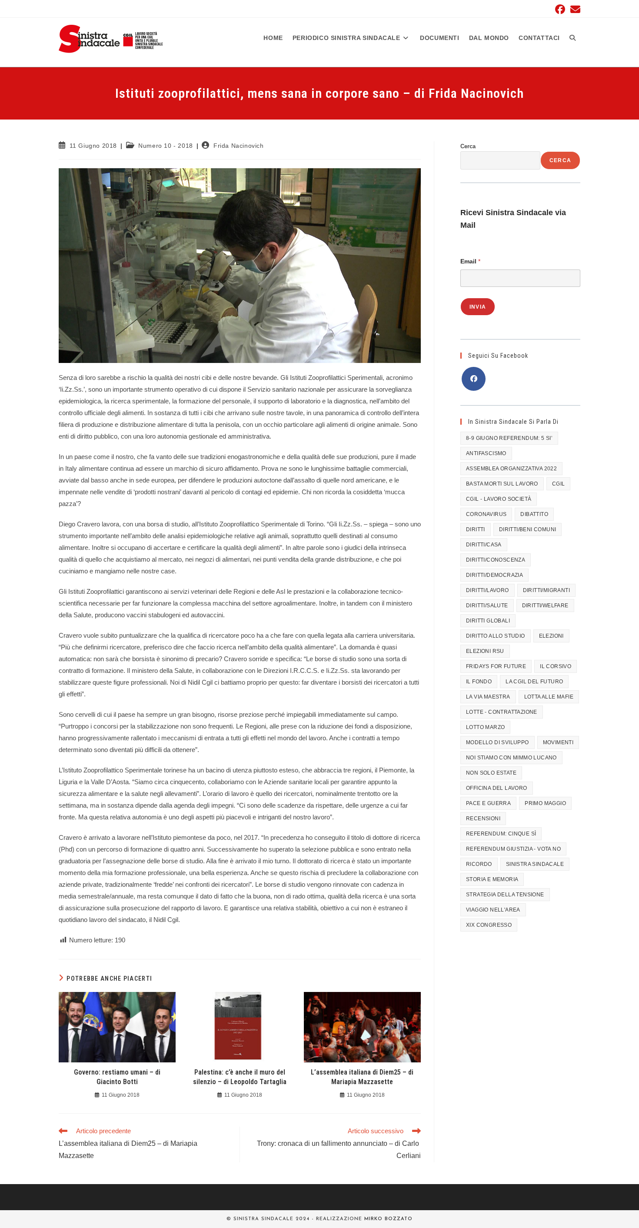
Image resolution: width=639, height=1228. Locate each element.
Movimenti (558, 742)
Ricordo (479, 864)
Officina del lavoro (496, 788)
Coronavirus (486, 514)
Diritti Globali (488, 621)
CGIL (558, 484)
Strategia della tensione (505, 895)
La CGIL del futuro (534, 682)
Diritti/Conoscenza (495, 560)
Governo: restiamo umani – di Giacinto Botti (117, 1077)
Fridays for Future (496, 666)
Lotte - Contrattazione (501, 712)
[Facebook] (474, 379)
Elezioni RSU (485, 651)
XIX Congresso (489, 925)
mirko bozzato (388, 1219)
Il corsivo (555, 666)
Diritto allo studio (495, 636)
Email (470, 261)
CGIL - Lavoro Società (498, 499)
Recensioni (483, 818)
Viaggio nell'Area (493, 910)
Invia (477, 307)
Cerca (468, 146)
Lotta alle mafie (548, 697)
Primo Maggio (545, 803)
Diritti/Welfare (545, 605)
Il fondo (479, 682)
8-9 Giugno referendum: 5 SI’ (509, 438)
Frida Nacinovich (238, 145)
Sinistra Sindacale (535, 864)
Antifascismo (486, 453)
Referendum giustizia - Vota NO (513, 849)
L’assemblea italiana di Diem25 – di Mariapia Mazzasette (362, 1077)
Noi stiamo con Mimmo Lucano (511, 758)
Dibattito (534, 514)
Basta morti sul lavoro (502, 484)
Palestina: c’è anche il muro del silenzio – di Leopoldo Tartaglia (239, 1077)
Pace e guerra (488, 803)
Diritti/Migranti (546, 590)
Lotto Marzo (485, 727)
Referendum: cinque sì (501, 834)
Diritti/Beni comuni (527, 529)
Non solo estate (491, 773)
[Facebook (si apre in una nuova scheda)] (560, 9)
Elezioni (551, 636)
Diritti (475, 529)
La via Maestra (488, 697)
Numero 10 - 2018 (165, 145)
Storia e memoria (492, 879)
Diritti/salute (487, 605)
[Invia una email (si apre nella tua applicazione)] (574, 9)
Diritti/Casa (484, 545)
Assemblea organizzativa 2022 (511, 469)
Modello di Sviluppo (497, 742)
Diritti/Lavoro (487, 590)
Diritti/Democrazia (494, 575)
